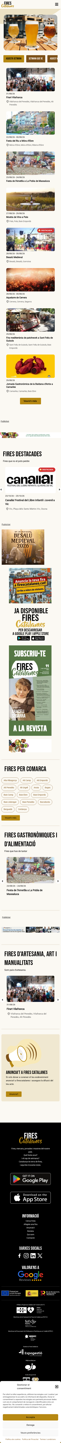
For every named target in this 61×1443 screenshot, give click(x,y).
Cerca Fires (30, 1221)
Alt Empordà (42, 780)
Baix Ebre (23, 795)
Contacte (31, 1238)
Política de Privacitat (30, 1439)
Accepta (30, 1417)
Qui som (30, 1234)
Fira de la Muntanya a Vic (19, 500)
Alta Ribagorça (10, 780)
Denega (30, 1425)
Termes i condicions (48, 1439)
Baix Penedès (28, 802)
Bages (47, 787)
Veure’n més (10, 818)
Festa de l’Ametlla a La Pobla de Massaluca (28, 181)
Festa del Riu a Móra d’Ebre (19, 140)
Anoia (36, 787)
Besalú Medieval (14, 257)
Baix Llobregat (10, 802)
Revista (30, 1231)
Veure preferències (30, 1432)
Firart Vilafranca (14, 97)
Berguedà (8, 809)
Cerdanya (22, 809)
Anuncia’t (13, 1094)
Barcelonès (45, 802)
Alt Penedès (9, 787)
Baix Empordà (39, 795)
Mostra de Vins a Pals (17, 217)
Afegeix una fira (30, 1224)
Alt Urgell (24, 787)
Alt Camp (27, 780)
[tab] (13, 58)
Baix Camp (8, 795)
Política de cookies (13, 1439)
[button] (56, 1386)
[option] (30, 487)
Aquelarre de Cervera (16, 297)
